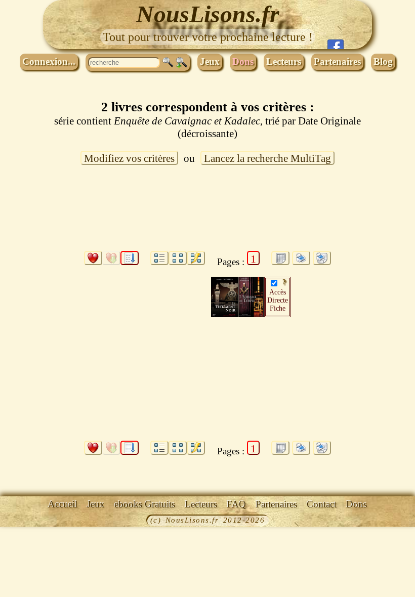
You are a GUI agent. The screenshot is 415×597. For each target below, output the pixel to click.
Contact (322, 504)
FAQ (236, 504)
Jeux (210, 61)
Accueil (62, 504)
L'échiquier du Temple (124, 284)
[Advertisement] (207, 214)
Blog (383, 61)
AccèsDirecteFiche (277, 300)
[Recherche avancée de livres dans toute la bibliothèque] (181, 62)
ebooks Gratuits (144, 504)
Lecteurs (283, 61)
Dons (243, 61)
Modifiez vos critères (129, 158)
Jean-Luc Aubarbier (119, 320)
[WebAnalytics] (23, 521)
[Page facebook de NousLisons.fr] (335, 44)
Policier (125, 335)
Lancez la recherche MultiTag (267, 158)
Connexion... (48, 61)
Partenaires (337, 61)
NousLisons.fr (207, 14)
